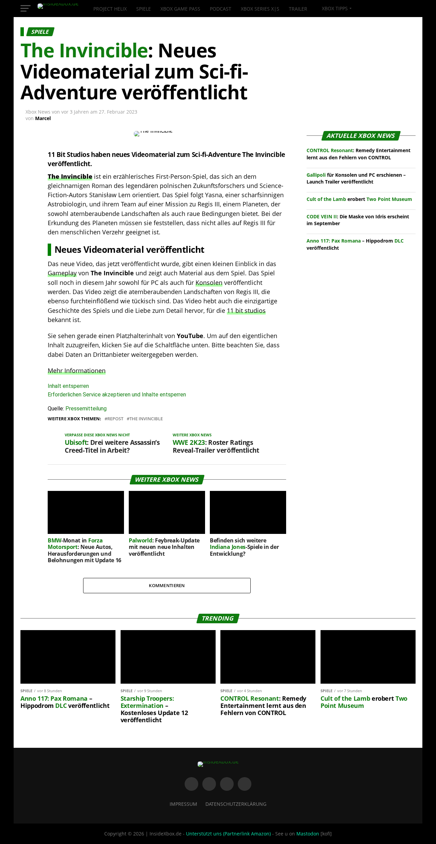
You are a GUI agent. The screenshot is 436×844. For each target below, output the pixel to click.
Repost (115, 419)
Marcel (43, 118)
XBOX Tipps (334, 8)
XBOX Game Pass (180, 8)
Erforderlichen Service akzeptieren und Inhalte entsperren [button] (117, 394)
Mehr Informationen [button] (77, 370)
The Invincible (146, 419)
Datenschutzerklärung (235, 804)
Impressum (183, 804)
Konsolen (209, 282)
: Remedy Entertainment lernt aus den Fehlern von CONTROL (358, 153)
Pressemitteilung (86, 408)
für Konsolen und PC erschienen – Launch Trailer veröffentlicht (356, 178)
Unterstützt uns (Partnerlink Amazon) (228, 833)
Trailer (298, 8)
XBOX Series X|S (260, 8)
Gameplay (62, 273)
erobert (359, 199)
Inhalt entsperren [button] (68, 386)
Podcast (220, 8)
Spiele (143, 8)
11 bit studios (246, 310)
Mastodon (307, 833)
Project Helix (110, 8)
